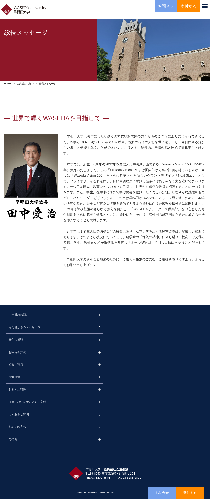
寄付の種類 (16, 339)
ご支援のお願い (25, 83)
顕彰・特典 (16, 364)
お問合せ (166, 6)
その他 (13, 439)
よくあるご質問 (19, 414)
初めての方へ (17, 426)
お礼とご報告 (17, 389)
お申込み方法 (17, 352)
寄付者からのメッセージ (24, 327)
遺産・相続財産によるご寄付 (27, 401)
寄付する (188, 6)
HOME (7, 83)
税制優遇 (14, 377)
